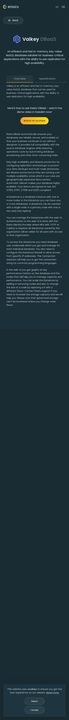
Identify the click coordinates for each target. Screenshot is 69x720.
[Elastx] (11, 7)
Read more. (52, 692)
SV (57, 6)
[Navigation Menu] (63, 6)
